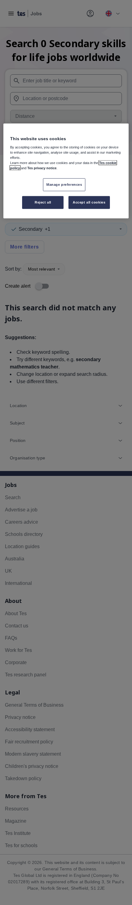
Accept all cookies (89, 202)
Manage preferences (64, 184)
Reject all (43, 202)
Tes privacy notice (41, 168)
